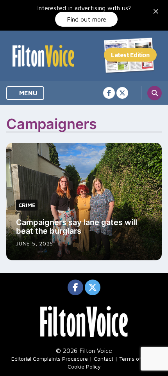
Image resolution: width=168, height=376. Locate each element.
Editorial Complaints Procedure (49, 358)
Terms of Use (135, 358)
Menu (28, 92)
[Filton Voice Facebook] (109, 93)
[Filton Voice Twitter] (122, 93)
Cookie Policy (84, 366)
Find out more (86, 19)
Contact (103, 358)
